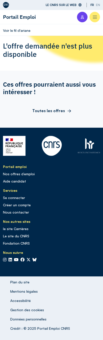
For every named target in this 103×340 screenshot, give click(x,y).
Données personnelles (28, 319)
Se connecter (14, 198)
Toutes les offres (48, 110)
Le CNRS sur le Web (61, 5)
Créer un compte (17, 205)
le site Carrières (15, 229)
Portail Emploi (19, 17)
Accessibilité (20, 300)
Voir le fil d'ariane (16, 30)
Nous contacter (16, 212)
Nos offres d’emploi (19, 174)
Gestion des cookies (27, 310)
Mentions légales (24, 291)
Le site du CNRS (16, 236)
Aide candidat (14, 181)
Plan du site (20, 282)
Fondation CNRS (16, 243)
